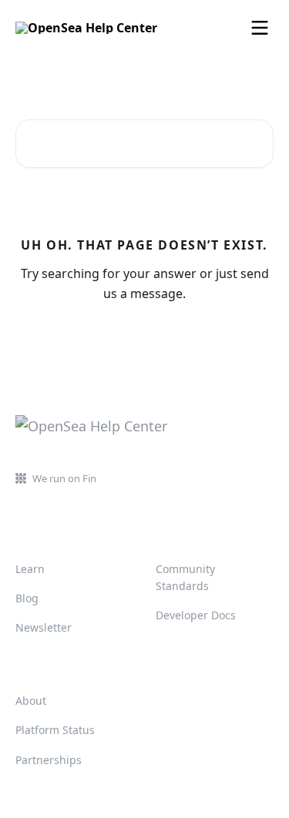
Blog (27, 598)
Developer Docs (196, 615)
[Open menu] (260, 27)
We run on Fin (64, 478)
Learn (30, 569)
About (30, 700)
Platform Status (55, 729)
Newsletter (43, 627)
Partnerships (48, 760)
